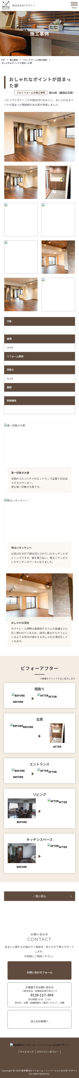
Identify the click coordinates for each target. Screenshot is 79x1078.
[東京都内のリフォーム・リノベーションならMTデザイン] (18, 5)
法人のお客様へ (39, 1021)
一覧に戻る (39, 896)
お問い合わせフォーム (39, 972)
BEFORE (28, 727)
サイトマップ (26, 1051)
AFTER (53, 696)
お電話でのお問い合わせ (39, 994)
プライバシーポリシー (48, 1051)
